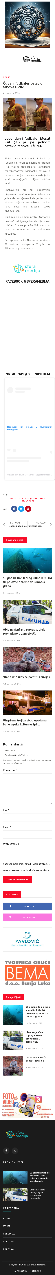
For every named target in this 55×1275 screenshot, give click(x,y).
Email (7, 827)
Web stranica (11, 844)
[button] (4, 59)
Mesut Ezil (17, 498)
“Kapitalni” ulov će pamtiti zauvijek (26, 676)
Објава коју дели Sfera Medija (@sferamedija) (29, 474)
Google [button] (17, 755)
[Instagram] (15, 1150)
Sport (7, 77)
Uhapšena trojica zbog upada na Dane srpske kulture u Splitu (25, 722)
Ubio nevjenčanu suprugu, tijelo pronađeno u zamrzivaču (24, 631)
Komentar (10, 770)
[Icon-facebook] (6, 1150)
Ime (6, 810)
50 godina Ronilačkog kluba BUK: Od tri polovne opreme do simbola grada (27, 581)
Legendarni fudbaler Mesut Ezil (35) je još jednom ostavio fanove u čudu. (27, 142)
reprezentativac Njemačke (34, 499)
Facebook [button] (9, 755)
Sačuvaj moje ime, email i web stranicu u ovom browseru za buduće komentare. (26, 867)
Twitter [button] (24, 755)
